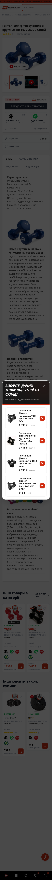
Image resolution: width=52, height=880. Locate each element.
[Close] (44, 386)
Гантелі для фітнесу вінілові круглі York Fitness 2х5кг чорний (27, 438)
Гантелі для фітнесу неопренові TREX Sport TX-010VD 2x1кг (27, 483)
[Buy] (42, 418)
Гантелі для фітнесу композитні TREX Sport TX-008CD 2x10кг (28, 461)
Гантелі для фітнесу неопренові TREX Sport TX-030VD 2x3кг (27, 416)
